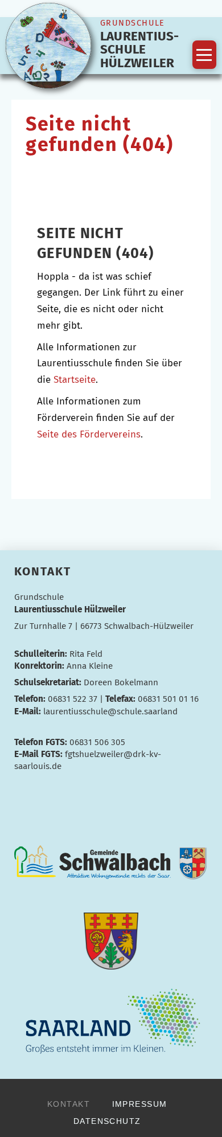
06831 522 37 (72, 699)
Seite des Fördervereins (89, 434)
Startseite (75, 380)
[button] (204, 54)
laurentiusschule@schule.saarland (110, 711)
